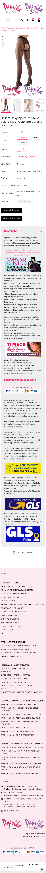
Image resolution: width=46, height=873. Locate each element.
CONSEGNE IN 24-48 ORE (12, 608)
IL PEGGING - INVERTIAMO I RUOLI (16, 675)
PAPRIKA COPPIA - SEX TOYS (13, 682)
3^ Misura (34, 138)
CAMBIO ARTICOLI (9, 615)
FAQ (2, 633)
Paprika (20, 164)
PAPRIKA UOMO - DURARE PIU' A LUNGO (18, 704)
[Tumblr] (39, 865)
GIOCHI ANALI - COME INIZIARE (14, 679)
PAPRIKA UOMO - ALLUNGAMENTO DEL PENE (20, 718)
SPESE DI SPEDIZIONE (10, 597)
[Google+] (36, 865)
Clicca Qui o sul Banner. (14, 459)
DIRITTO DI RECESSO (10, 619)
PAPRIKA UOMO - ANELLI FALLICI (15, 728)
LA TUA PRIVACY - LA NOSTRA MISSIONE (18, 646)
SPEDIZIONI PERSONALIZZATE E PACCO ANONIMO (23, 604)
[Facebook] (32, 865)
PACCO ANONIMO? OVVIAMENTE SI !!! (17, 586)
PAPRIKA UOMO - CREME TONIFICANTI (17, 735)
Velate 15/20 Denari (27, 157)
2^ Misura (23, 138)
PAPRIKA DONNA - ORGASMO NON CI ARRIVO (21, 763)
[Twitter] (30, 865)
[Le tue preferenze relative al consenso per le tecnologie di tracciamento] (42, 869)
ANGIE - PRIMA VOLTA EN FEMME (15, 649)
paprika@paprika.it (12, 810)
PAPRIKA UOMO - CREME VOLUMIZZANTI (18, 731)
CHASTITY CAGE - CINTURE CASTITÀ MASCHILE (21, 692)
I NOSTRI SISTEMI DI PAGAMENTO (15, 594)
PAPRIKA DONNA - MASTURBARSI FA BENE (19, 773)
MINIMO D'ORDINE (9, 601)
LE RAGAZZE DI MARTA (11, 656)
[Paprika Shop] (23, 8)
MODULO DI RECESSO (10, 622)
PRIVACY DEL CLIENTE (10, 626)
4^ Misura (23, 143)
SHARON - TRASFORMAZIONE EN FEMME (19, 653)
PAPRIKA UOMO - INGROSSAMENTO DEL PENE (21, 714)
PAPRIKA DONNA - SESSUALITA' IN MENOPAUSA (22, 747)
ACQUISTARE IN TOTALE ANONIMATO (17, 590)
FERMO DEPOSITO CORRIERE (14, 612)
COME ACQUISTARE (9, 630)
